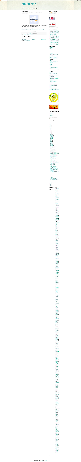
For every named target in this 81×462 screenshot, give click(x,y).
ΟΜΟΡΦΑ (57, 339)
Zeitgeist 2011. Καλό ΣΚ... (53, 147)
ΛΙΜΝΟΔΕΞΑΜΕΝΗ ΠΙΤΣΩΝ (57, 318)
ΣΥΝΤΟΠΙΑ (57, 395)
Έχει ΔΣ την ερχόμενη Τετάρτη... (53, 156)
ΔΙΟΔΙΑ (56, 255)
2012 (50, 132)
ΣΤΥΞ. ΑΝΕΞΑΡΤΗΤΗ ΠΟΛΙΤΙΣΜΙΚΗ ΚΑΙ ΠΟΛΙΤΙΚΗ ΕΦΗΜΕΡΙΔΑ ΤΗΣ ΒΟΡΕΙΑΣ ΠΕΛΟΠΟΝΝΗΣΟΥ (54, 79)
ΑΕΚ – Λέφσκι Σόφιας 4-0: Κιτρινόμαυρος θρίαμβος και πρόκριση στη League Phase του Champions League (54, 58)
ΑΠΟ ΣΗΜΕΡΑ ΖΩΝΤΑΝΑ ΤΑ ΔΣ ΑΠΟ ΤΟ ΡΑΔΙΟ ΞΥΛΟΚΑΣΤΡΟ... (54, 152)
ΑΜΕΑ (56, 196)
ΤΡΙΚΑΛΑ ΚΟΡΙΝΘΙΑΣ (57, 419)
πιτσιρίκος (51, 64)
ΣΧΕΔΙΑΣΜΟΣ (57, 397)
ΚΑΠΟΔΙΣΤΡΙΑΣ (57, 290)
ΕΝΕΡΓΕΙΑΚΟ (57, 267)
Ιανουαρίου (51, 145)
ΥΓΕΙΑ (56, 421)
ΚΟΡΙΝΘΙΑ (57, 307)
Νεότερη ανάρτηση (24, 39)
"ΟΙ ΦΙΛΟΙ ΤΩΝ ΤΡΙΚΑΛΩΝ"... (53, 166)
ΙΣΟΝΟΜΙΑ (57, 283)
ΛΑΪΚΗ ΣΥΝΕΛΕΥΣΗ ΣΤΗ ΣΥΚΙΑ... (54, 168)
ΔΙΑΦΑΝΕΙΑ (57, 253)
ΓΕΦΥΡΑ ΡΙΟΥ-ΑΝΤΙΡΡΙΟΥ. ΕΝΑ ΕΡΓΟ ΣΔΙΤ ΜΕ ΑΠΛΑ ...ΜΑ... (54, 171)
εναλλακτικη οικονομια (57, 266)
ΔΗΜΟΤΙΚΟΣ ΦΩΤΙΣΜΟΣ (57, 249)
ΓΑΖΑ (56, 226)
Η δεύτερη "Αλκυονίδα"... (53, 158)
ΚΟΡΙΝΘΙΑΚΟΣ (57, 308)
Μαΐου (51, 141)
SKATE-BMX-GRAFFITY (57, 450)
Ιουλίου (51, 139)
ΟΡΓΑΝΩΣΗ (57, 340)
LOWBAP (51, 86)
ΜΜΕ (56, 326)
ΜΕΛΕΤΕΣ (57, 320)
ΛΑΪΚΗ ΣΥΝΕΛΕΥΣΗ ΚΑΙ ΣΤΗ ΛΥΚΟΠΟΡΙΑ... (53, 161)
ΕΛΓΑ (56, 264)
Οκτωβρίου (51, 136)
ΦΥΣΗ (56, 429)
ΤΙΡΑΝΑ (56, 401)
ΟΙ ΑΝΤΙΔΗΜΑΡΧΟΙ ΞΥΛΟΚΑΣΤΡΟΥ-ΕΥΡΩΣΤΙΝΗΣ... (54, 179)
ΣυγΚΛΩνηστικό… (52, 170)
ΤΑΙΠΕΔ (56, 399)
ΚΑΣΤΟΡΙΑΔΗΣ (57, 292)
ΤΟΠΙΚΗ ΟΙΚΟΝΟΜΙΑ (57, 410)
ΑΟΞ (56, 208)
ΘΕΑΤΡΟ (57, 282)
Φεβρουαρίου (52, 144)
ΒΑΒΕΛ (56, 223)
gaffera (42, 460)
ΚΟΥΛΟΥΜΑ (57, 310)
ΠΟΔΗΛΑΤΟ (57, 361)
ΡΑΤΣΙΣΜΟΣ (57, 374)
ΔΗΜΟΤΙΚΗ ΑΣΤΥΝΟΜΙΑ (57, 243)
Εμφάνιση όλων (58, 69)
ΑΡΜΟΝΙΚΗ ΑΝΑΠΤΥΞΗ (57, 215)
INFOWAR (51, 60)
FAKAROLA (57, 444)
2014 (50, 130)
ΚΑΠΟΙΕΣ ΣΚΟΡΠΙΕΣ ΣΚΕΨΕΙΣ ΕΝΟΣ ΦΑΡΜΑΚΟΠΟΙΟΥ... (54, 163)
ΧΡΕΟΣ (56, 435)
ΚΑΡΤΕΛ (57, 291)
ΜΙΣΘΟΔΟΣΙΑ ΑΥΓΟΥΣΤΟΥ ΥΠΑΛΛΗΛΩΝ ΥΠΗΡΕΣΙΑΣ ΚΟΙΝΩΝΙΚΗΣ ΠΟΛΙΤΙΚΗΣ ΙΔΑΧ (54, 42)
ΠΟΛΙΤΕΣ (57, 363)
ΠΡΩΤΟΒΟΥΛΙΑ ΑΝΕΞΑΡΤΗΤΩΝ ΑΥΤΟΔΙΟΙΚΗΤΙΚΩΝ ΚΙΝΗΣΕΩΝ (53, 85)
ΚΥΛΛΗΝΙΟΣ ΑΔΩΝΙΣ (57, 313)
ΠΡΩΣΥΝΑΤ (57, 369)
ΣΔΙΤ (56, 379)
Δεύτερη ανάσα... (52, 157)
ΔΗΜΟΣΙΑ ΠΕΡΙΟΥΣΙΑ (57, 237)
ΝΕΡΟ (56, 331)
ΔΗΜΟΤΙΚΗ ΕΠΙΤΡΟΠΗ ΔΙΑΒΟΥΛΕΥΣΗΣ (57, 245)
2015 (50, 129)
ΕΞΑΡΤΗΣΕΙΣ (57, 270)
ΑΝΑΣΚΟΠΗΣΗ (57, 199)
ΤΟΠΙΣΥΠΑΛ (57, 415)
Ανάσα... (51, 159)
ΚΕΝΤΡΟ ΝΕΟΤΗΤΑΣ (57, 295)
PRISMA (56, 446)
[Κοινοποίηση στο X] (35, 33)
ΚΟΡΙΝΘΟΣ (57, 309)
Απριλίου (51, 142)
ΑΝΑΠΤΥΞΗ (57, 198)
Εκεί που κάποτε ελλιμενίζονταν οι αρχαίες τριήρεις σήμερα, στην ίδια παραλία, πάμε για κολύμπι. (54, 54)
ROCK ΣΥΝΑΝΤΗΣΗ (57, 449)
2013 (50, 131)
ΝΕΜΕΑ (56, 329)
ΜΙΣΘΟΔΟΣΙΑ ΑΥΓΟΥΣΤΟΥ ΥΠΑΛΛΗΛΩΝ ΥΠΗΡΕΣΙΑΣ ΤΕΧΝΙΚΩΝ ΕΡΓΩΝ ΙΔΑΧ (54, 44)
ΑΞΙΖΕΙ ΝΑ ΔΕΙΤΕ (57, 205)
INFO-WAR (51, 48)
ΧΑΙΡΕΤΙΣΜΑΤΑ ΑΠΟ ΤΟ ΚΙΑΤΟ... (54, 169)
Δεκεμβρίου (51, 134)
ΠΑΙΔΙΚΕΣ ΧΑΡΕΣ (57, 344)
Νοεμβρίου (51, 135)
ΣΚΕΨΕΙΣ (57, 385)
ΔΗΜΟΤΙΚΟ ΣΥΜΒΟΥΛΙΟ (26, 34)
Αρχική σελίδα (33, 39)
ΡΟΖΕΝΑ (57, 375)
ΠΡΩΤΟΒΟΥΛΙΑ (57, 370)
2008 (50, 185)
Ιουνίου (51, 140)
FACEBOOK (57, 443)
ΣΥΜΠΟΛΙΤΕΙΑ (57, 394)
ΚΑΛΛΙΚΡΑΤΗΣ (57, 288)
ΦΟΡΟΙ (56, 426)
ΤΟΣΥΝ (56, 416)
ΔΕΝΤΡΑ (57, 231)
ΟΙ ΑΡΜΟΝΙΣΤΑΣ (51, 72)
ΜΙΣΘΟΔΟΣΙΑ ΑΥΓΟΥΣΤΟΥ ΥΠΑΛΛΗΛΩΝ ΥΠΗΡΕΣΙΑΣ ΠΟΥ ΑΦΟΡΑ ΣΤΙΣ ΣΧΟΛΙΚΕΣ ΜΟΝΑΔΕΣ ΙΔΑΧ (54, 40)
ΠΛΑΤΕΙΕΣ (57, 358)
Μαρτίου (51, 143)
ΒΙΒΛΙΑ (56, 224)
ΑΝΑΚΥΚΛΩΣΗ (57, 197)
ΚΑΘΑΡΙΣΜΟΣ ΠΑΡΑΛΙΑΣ (57, 287)
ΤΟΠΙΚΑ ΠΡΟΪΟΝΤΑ (57, 405)
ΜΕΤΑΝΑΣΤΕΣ (57, 322)
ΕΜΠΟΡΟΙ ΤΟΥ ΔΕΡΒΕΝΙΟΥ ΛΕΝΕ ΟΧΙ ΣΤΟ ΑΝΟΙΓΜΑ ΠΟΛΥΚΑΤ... (54, 154)
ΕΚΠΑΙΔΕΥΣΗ (57, 263)
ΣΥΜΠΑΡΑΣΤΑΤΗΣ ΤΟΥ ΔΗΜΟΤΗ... (54, 155)
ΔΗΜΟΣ (56, 234)
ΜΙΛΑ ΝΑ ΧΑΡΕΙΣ (57, 324)
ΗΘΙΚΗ (56, 280)
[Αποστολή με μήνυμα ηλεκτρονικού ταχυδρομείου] (33, 33)
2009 (50, 184)
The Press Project (57, 451)
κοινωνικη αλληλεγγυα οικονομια (57, 300)
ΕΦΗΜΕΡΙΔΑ (57, 276)
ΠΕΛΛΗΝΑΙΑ (51, 77)
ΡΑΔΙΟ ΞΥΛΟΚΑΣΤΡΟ (31, 34)
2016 (50, 128)
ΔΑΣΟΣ (56, 230)
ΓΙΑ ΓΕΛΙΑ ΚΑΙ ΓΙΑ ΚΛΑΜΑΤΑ (57, 227)
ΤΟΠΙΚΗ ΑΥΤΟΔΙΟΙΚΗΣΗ (57, 406)
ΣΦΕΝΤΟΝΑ (51, 49)
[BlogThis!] (34, 33)
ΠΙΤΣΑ (56, 357)
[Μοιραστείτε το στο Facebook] (36, 33)
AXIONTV (57, 440)
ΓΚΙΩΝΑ (56, 228)
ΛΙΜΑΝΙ (56, 317)
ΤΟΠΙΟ (56, 414)
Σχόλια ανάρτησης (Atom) (27, 40)
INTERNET (57, 445)
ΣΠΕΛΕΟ (57, 387)
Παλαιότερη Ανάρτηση (43, 39)
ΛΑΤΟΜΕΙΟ (57, 314)
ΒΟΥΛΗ (56, 225)
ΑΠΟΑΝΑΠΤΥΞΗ (57, 211)
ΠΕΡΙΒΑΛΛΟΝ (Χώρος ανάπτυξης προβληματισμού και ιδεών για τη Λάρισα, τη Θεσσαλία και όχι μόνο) (54, 89)
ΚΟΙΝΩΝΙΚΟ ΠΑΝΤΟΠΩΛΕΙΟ (57, 303)
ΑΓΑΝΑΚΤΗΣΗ (57, 188)
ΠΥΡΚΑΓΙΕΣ (57, 371)
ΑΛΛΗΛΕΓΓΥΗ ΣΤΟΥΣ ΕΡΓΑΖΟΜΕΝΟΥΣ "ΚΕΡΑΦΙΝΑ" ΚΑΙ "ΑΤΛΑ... (54, 165)
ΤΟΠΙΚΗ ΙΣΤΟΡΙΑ (57, 408)
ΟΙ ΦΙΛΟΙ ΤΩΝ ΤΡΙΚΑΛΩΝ (57, 335)
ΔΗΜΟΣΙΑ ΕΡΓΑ (57, 235)
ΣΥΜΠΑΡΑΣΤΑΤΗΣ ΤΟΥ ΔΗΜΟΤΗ (57, 392)
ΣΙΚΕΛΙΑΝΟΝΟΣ (57, 382)
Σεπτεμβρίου (51, 137)
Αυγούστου (51, 138)
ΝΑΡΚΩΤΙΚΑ (57, 328)
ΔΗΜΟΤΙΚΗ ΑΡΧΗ (57, 242)
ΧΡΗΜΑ (56, 436)
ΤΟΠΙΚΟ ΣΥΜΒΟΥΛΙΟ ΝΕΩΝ (57, 412)
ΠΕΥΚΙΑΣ (57, 355)
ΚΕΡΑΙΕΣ (57, 296)
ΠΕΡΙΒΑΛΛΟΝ (57, 351)
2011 (50, 133)
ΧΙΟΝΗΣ (56, 433)
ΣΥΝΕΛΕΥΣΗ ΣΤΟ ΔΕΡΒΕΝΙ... (53, 178)
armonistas (29, 4)
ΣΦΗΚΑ (56, 396)
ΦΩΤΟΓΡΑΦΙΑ (57, 431)
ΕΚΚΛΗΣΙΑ (57, 261)
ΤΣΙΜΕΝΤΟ (57, 420)
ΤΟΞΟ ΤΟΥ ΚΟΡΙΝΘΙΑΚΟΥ (57, 402)
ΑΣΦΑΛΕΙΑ (57, 218)
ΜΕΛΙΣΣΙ (56, 321)
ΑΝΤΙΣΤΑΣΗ (57, 204)
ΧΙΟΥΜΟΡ (57, 434)
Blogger (46, 460)
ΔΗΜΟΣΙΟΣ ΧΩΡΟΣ (57, 240)
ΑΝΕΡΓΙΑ (57, 203)
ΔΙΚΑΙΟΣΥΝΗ (57, 254)
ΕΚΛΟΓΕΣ (57, 262)
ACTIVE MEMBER (57, 439)
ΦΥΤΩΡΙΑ (57, 430)
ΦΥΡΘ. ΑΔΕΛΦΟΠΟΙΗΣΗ (57, 428)
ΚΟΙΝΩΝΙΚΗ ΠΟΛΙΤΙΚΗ (57, 301)
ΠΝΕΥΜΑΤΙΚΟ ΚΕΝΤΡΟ (57, 360)
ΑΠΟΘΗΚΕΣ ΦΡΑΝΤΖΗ (57, 213)
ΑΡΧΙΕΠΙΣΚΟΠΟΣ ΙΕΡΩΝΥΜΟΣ (57, 216)
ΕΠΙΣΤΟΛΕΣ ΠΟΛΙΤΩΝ (57, 272)
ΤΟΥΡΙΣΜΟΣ (57, 417)
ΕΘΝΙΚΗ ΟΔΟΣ (57, 258)
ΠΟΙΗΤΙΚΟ (57, 362)
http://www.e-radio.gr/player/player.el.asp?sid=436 (38, 29)
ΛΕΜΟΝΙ (57, 315)
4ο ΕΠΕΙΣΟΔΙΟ (51, 115)
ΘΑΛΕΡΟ (57, 281)
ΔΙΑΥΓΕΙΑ (57, 252)
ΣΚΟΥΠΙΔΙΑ (57, 386)
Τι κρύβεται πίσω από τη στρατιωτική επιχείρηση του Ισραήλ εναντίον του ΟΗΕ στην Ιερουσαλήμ (54, 62)
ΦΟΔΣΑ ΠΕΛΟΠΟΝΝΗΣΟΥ (57, 424)
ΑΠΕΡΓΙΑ (57, 210)
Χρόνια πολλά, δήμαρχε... (53, 167)
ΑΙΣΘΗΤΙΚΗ (57, 193)
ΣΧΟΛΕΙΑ (57, 398)
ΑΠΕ (56, 209)
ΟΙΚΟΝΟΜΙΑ (57, 337)
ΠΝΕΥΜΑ (57, 359)
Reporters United (51, 47)
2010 (50, 183)
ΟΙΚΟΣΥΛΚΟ (57, 338)
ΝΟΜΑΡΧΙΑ (57, 332)
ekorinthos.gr (51, 53)
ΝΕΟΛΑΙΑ (57, 330)
